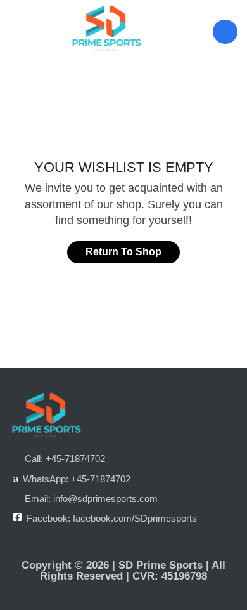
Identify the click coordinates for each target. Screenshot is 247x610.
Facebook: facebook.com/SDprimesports (112, 518)
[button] (16, 31)
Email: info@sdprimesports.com (91, 498)
